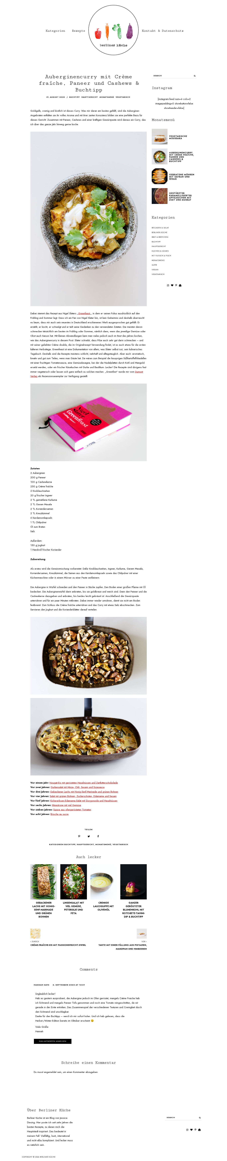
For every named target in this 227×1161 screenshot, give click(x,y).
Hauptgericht (85, 844)
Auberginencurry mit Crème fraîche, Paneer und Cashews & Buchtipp (181, 157)
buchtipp (74, 97)
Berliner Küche (159, 232)
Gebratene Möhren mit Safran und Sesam (181, 176)
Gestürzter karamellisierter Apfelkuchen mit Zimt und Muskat (180, 196)
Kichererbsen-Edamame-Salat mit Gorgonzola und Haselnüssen (83, 801)
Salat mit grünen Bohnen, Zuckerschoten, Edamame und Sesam (83, 796)
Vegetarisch (120, 844)
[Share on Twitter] (88, 836)
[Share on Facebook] (98, 836)
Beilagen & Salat (160, 228)
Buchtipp (69, 844)
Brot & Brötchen (160, 237)
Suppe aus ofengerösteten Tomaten (72, 810)
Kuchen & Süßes (160, 251)
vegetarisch (123, 97)
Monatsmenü (103, 844)
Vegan (155, 269)
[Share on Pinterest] (79, 836)
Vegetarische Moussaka (178, 137)
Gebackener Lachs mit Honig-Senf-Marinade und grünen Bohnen (84, 792)
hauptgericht (89, 97)
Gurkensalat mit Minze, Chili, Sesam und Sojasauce (78, 787)
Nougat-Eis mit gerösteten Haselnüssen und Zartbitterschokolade (84, 783)
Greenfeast (84, 313)
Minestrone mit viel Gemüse (66, 805)
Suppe (154, 265)
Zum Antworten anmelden (52, 1041)
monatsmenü (107, 97)
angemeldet (50, 1072)
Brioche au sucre (59, 814)
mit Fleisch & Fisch (161, 255)
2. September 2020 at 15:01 (69, 985)
